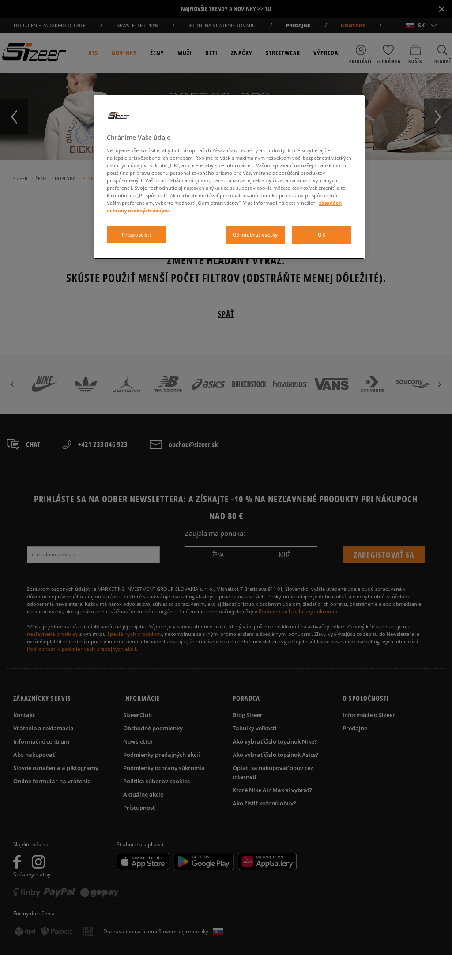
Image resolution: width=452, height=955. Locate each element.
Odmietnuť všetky (255, 234)
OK (321, 234)
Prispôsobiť (136, 234)
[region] (229, 177)
